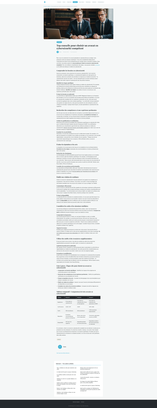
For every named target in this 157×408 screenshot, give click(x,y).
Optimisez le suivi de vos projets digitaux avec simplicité (67, 379)
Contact (82, 401)
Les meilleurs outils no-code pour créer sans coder (66, 375)
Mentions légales (76, 401)
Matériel (94, 2)
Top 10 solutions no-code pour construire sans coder (66, 368)
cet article (97, 65)
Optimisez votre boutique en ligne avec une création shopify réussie (66, 393)
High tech (69, 2)
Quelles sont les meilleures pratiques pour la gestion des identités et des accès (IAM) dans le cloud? (66, 384)
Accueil (59, 2)
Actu (64, 2)
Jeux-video (81, 2)
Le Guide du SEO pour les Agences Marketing (66, 372)
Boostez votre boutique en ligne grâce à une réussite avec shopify (66, 389)
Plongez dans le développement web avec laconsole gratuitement (89, 368)
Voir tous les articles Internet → (63, 353)
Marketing (88, 2)
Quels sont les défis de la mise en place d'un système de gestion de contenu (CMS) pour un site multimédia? (90, 373)
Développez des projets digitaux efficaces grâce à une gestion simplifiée (89, 382)
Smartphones (101, 2)
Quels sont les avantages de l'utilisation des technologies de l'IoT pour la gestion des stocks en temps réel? (90, 389)
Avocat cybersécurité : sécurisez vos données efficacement (89, 378)
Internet (75, 2)
